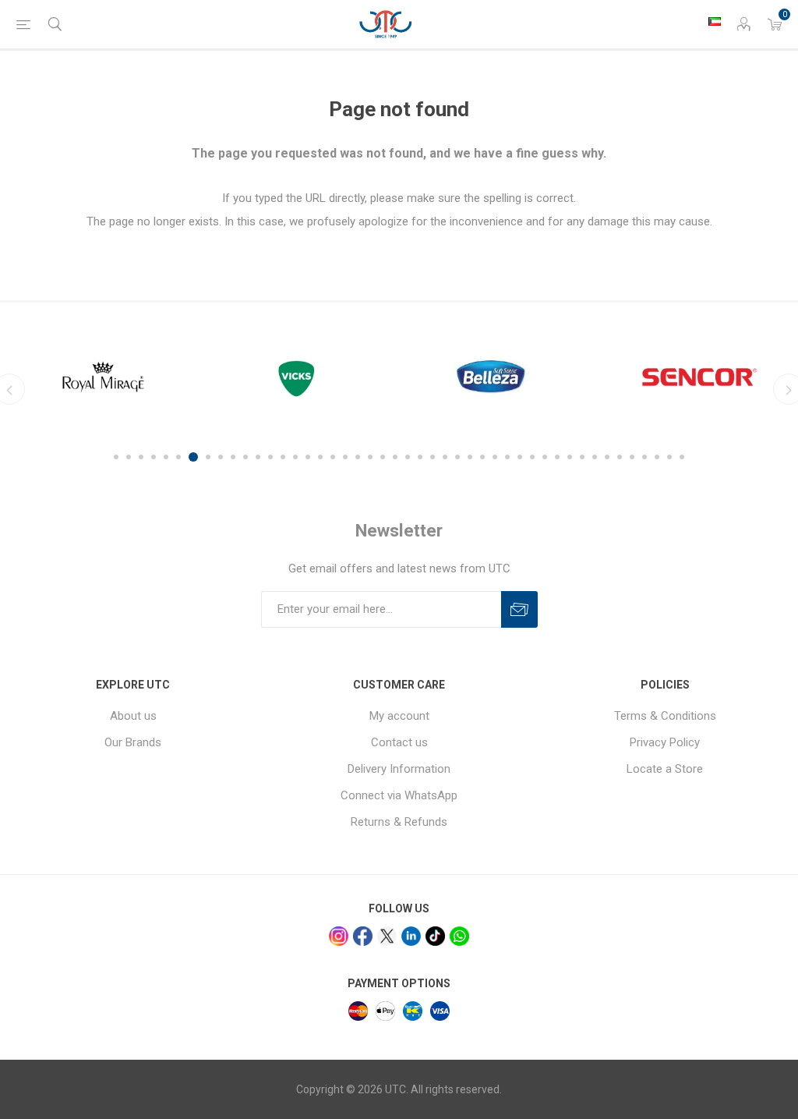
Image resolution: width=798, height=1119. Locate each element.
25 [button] (420, 457)
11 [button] (245, 457)
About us (133, 716)
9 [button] (220, 457)
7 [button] (193, 457)
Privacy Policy (665, 742)
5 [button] (166, 457)
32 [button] (507, 457)
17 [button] (320, 457)
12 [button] (258, 457)
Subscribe (519, 609)
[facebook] (363, 936)
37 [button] (569, 457)
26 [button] (432, 457)
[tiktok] (435, 936)
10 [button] (233, 457)
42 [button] (632, 457)
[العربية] (714, 21)
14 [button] (283, 457)
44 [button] (657, 457)
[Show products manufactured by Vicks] (300, 377)
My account (399, 716)
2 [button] (128, 457)
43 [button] (644, 457)
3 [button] (141, 457)
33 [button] (519, 457)
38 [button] (582, 457)
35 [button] (544, 457)
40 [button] (607, 457)
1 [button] (116, 457)
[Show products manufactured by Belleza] (497, 377)
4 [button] (153, 457)
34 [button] (532, 457)
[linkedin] (411, 936)
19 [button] (345, 457)
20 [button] (357, 457)
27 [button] (445, 457)
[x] (387, 936)
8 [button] (208, 457)
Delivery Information (399, 769)
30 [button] (482, 457)
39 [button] (594, 457)
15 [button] (295, 457)
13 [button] (270, 457)
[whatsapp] (459, 936)
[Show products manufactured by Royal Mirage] (103, 377)
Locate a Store (665, 769)
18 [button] (332, 457)
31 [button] (495, 457)
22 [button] (382, 457)
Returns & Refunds (399, 822)
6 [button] (178, 457)
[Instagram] (338, 936)
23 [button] (395, 457)
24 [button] (407, 457)
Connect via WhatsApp (399, 795)
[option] (103, 377)
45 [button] (669, 457)
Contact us (399, 742)
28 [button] (457, 457)
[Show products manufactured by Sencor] (695, 377)
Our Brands (132, 742)
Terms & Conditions (665, 716)
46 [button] (682, 457)
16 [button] (307, 457)
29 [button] (470, 457)
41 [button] (619, 457)
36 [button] (557, 457)
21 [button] (370, 457)
